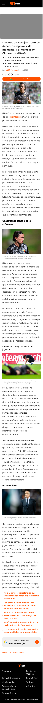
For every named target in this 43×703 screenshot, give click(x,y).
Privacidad (7, 671)
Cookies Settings (9, 693)
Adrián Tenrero (11, 70)
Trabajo (30, 682)
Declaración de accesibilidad (9, 687)
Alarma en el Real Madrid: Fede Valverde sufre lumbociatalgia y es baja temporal (21, 615)
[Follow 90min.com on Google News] (37, 642)
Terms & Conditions (11, 678)
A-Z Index (30, 686)
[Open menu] (3, 3)
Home (4, 652)
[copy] (17, 74)
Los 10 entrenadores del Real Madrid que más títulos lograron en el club (21, 630)
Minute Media (8, 682)
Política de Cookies (31, 672)
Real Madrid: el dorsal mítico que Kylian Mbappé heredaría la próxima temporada (21, 596)
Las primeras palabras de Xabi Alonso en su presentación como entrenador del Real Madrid (19, 605)
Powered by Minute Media (17, 699)
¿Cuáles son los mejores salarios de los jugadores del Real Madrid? (21, 624)
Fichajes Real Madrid (16, 652)
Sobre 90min (32, 678)
